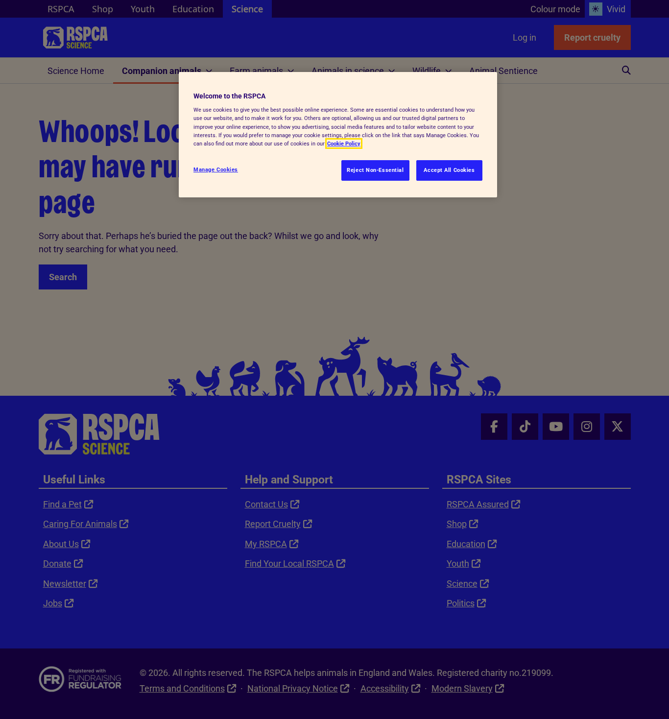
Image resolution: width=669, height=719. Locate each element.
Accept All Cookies (449, 170)
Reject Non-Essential (375, 170)
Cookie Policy (343, 143)
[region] (338, 134)
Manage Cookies (215, 169)
